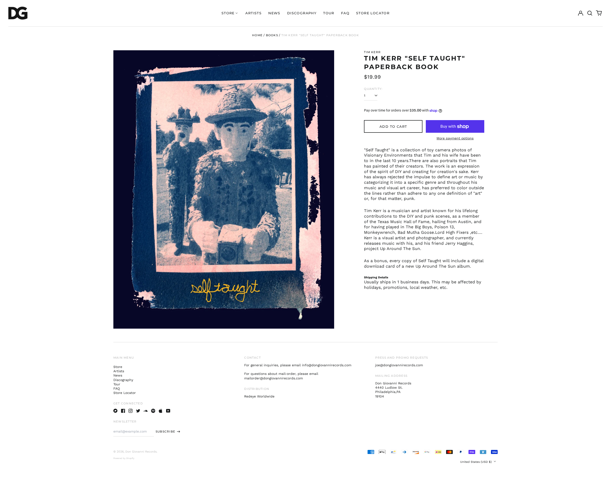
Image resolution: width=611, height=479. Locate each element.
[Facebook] (123, 411)
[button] (590, 13)
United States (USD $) (476, 462)
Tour (328, 13)
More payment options (455, 138)
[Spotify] (153, 411)
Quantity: (373, 89)
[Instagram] (130, 411)
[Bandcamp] (115, 411)
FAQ (345, 13)
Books (272, 35)
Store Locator (373, 13)
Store (117, 367)
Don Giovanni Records (141, 451)
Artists (253, 13)
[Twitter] (138, 411)
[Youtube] (168, 411)
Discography (301, 13)
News (274, 13)
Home (257, 35)
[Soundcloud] (145, 411)
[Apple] (160, 411)
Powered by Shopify (123, 458)
